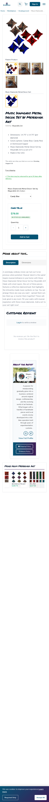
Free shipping (10, 170)
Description (11, 263)
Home (3, 11)
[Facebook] (31, 433)
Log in (19, 322)
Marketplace (11, 11)
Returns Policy (25, 451)
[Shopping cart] (26, 4)
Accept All (41, 797)
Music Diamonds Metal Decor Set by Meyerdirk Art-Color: (23, 190)
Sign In (35, 4)
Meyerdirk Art (17, 126)
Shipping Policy (25, 446)
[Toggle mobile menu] (44, 4)
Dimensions (26, 263)
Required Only (10, 797)
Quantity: (15, 222)
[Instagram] (26, 433)
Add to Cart (24, 237)
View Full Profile (26, 438)
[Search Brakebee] (20, 4)
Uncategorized (23, 11)
